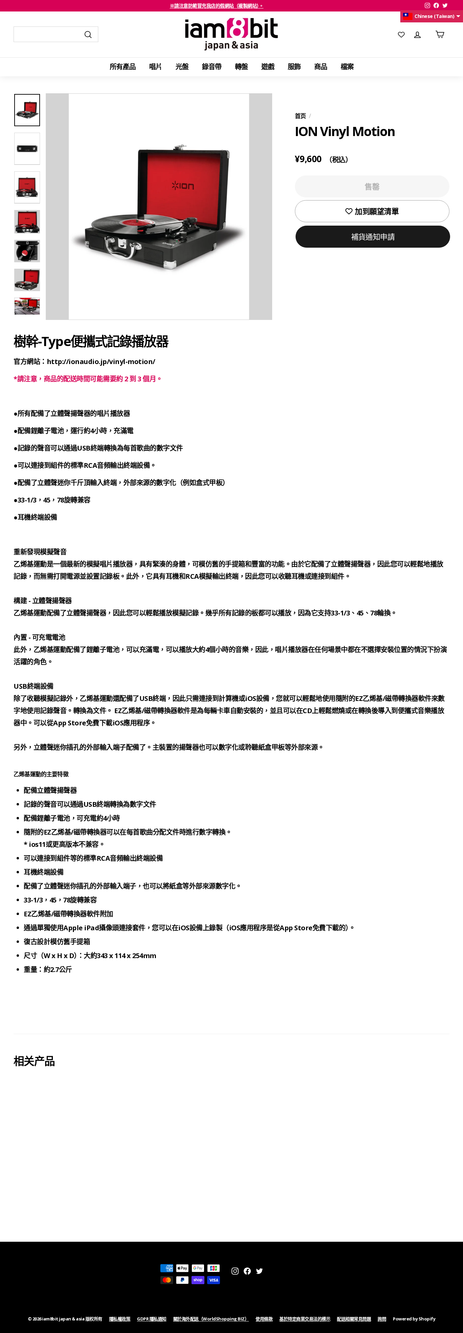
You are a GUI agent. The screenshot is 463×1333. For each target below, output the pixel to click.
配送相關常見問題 (354, 1319)
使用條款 (264, 1319)
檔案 (347, 66)
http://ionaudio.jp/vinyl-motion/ (101, 361)
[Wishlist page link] (401, 34)
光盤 (182, 66)
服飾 (294, 66)
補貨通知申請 (373, 236)
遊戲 (267, 66)
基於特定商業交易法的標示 (304, 1319)
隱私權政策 (119, 1319)
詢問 (382, 1319)
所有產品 (123, 66)
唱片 (155, 66)
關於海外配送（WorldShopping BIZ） (211, 1319)
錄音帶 (211, 66)
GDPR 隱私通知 (151, 1319)
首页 (300, 116)
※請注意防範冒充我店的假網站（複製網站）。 (217, 5)
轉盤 (241, 66)
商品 (320, 66)
